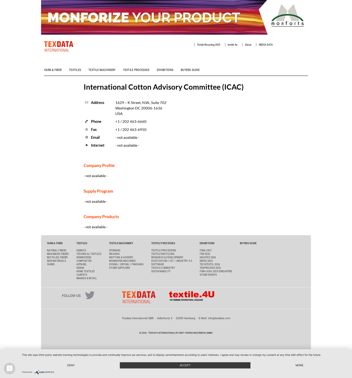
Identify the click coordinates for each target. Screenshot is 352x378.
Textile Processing (163, 250)
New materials (56, 261)
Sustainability (160, 271)
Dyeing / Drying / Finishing (126, 264)
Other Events (208, 274)
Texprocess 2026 (210, 267)
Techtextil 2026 (210, 264)
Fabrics (81, 250)
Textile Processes (136, 70)
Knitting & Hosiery (121, 257)
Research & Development (167, 257)
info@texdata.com (219, 318)
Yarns (51, 264)
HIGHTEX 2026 (208, 257)
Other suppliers (119, 267)
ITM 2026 (205, 254)
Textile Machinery (102, 70)
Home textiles (85, 271)
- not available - (127, 145)
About (248, 44)
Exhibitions (165, 70)
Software (157, 264)
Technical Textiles (88, 254)
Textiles (75, 70)
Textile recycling (163, 254)
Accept (185, 365)
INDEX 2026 (206, 261)
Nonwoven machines (122, 261)
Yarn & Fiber (53, 70)
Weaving (114, 254)
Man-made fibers (58, 254)
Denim (80, 267)
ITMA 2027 (206, 250)
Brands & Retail (86, 278)
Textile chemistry (163, 267)
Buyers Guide (190, 70)
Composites (84, 261)
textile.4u (232, 44)
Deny (71, 365)
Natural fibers (56, 250)
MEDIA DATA (266, 44)
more (299, 365)
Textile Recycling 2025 (208, 44)
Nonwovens (83, 257)
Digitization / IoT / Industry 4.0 (171, 261)
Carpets (81, 274)
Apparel (81, 264)
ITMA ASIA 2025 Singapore (216, 271)
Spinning (114, 250)
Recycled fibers (57, 257)
